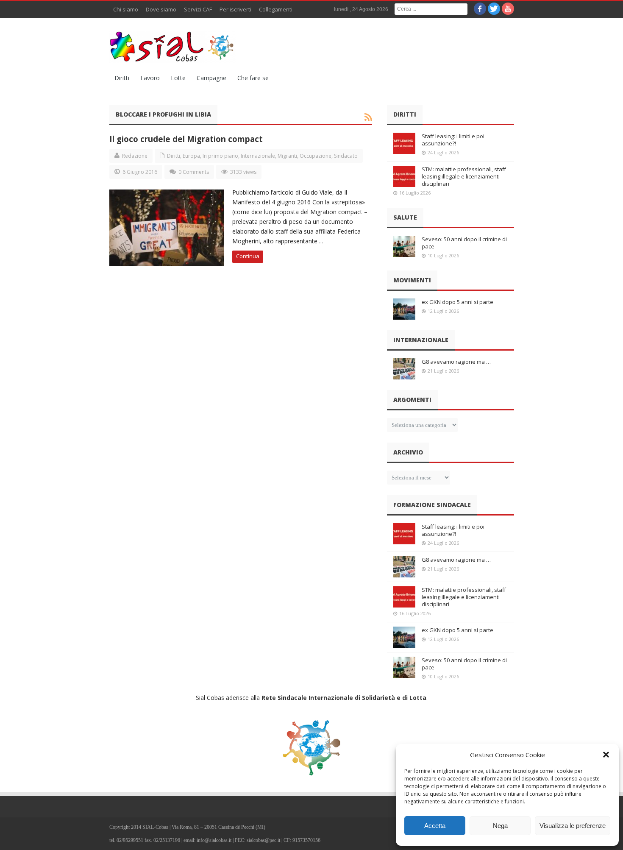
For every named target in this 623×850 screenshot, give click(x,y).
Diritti (121, 78)
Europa (191, 155)
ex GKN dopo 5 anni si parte (457, 302)
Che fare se (253, 78)
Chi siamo (125, 9)
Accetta (434, 825)
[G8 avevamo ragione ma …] (404, 368)
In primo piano (220, 155)
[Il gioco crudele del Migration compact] (166, 228)
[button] (606, 754)
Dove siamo (161, 9)
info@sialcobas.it (214, 840)
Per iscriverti (235, 9)
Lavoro (150, 78)
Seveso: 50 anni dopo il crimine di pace (464, 242)
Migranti (287, 155)
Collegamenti (275, 9)
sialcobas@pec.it (263, 840)
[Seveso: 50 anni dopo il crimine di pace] (404, 246)
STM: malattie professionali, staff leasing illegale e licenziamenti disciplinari (464, 176)
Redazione (134, 155)
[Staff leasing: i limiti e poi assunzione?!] (404, 143)
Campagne (211, 78)
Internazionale (258, 155)
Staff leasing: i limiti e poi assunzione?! (453, 139)
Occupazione (315, 155)
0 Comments (193, 172)
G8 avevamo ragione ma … (456, 361)
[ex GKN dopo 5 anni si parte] (404, 309)
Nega (500, 825)
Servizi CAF (198, 9)
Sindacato (346, 155)
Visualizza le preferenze (573, 825)
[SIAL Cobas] (172, 47)
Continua (247, 256)
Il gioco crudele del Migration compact (186, 139)
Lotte (178, 78)
